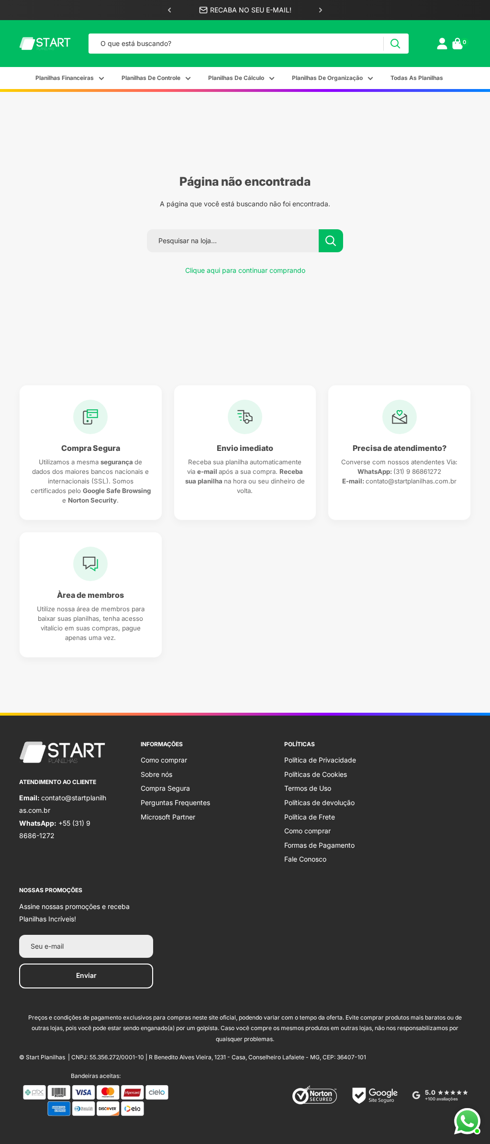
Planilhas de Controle (151, 77)
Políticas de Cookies (315, 774)
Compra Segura (165, 788)
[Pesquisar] (395, 44)
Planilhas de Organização (327, 77)
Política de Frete (309, 817)
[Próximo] (320, 10)
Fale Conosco (305, 859)
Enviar (86, 975)
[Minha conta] (442, 43)
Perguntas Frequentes (175, 802)
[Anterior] (169, 10)
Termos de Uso (307, 788)
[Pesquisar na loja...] (331, 240)
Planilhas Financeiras (64, 77)
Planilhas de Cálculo (236, 77)
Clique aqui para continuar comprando (245, 270)
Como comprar (164, 760)
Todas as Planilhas (416, 77)
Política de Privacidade (320, 760)
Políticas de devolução (319, 802)
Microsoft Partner (168, 817)
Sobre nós (156, 774)
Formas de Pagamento (319, 845)
